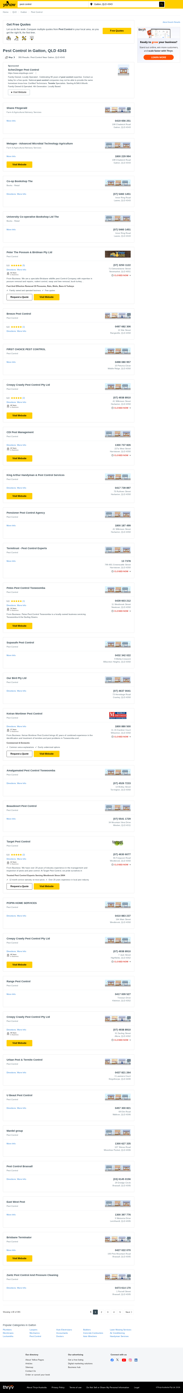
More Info (11, 121)
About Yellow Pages (34, 1360)
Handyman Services (119, 1336)
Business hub (74, 1367)
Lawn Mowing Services (120, 1330)
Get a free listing (75, 1360)
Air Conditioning (117, 1333)
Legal (136, 1387)
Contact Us (30, 1371)
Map (11, 57)
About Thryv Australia (37, 1387)
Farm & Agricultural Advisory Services (24, 112)
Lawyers (33, 1330)
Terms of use (75, 1387)
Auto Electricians (64, 1330)
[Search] (161, 4)
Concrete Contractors (93, 1333)
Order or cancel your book (37, 1375)
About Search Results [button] (171, 22)
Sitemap (29, 1367)
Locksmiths (8, 1336)
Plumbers (7, 1330)
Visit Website (19, 164)
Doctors (59, 1336)
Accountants (62, 1333)
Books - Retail (13, 185)
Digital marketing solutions (80, 1363)
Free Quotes (117, 31)
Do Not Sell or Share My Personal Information (107, 1387)
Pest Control (12, 256)
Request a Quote (19, 297)
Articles (28, 1363)
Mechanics (35, 1333)
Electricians (8, 1333)
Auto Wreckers (90, 1336)
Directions (11, 194)
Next (128, 1312)
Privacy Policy (58, 1387)
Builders (87, 1330)
